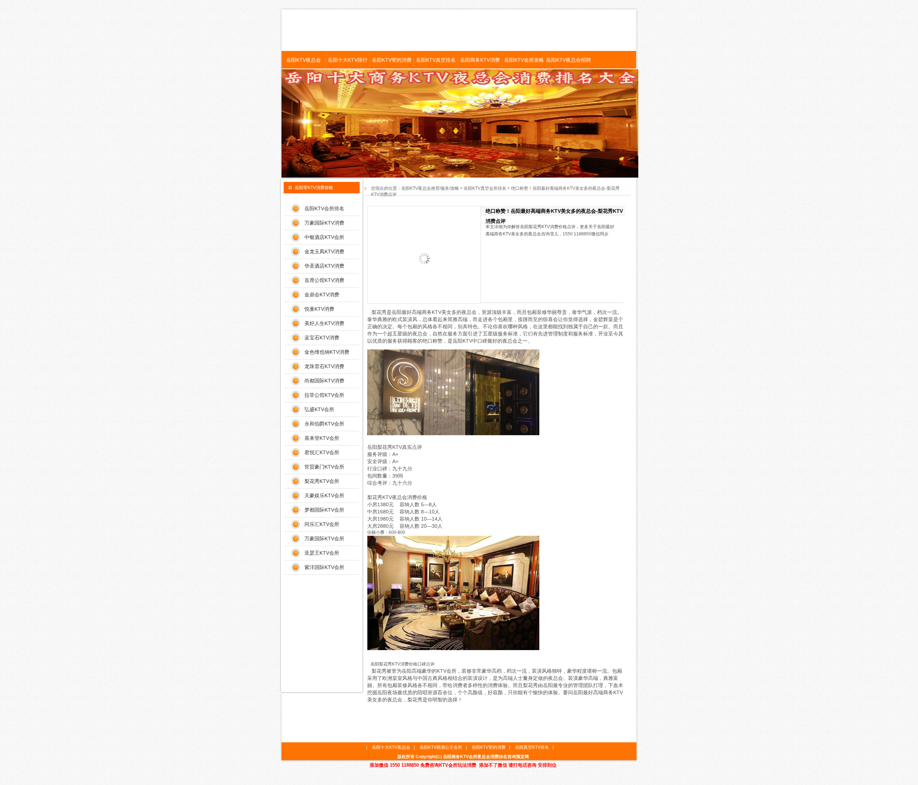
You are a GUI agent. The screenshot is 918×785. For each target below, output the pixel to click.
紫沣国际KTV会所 (324, 567)
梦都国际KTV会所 (324, 510)
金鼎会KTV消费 (321, 294)
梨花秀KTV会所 (321, 481)
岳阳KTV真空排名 (436, 60)
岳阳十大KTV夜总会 (391, 747)
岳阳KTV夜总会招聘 (568, 60)
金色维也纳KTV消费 (326, 352)
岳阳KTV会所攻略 (524, 60)
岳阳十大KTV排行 (348, 60)
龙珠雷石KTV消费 (324, 366)
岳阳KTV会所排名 (324, 208)
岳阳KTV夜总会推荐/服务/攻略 (430, 188)
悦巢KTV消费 (319, 309)
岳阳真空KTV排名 (532, 747)
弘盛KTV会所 (319, 409)
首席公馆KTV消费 (324, 280)
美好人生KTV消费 (324, 323)
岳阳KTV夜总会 (303, 60)
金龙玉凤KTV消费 (324, 251)
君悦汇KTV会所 (321, 452)
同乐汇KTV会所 (321, 524)
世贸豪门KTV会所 (324, 467)
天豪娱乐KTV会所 (324, 495)
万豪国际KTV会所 (324, 538)
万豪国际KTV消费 (324, 223)
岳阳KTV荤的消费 (392, 60)
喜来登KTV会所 (321, 438)
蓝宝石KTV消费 (321, 337)
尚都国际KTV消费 (324, 381)
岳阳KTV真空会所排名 (485, 188)
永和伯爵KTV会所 (324, 424)
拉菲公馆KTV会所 (324, 395)
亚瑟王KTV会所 (321, 553)
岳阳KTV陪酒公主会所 (441, 747)
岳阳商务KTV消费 (480, 60)
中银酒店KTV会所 (324, 237)
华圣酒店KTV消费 (324, 266)
